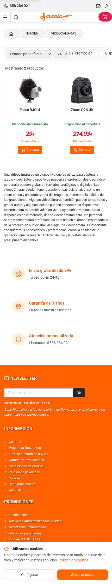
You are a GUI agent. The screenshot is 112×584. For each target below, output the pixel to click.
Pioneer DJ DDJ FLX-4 (25, 539)
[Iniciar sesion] (106, 6)
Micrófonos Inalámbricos (27, 527)
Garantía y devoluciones (26, 460)
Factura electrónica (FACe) (28, 454)
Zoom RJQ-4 (30, 110)
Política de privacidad (24, 472)
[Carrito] (105, 17)
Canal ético (17, 490)
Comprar (32, 150)
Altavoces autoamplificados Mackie (35, 521)
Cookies (15, 478)
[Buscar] (16, 17)
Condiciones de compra (26, 466)
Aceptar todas (82, 575)
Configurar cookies (22, 484)
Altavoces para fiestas (25, 533)
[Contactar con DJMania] (98, 6)
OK (79, 393)
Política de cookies (73, 560)
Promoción (83, 53)
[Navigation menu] (5, 17)
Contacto (15, 442)
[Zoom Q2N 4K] (82, 91)
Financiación (18, 515)
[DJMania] (59, 17)
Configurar (30, 575)
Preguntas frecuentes (25, 448)
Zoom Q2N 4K (82, 110)
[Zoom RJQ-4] (30, 91)
